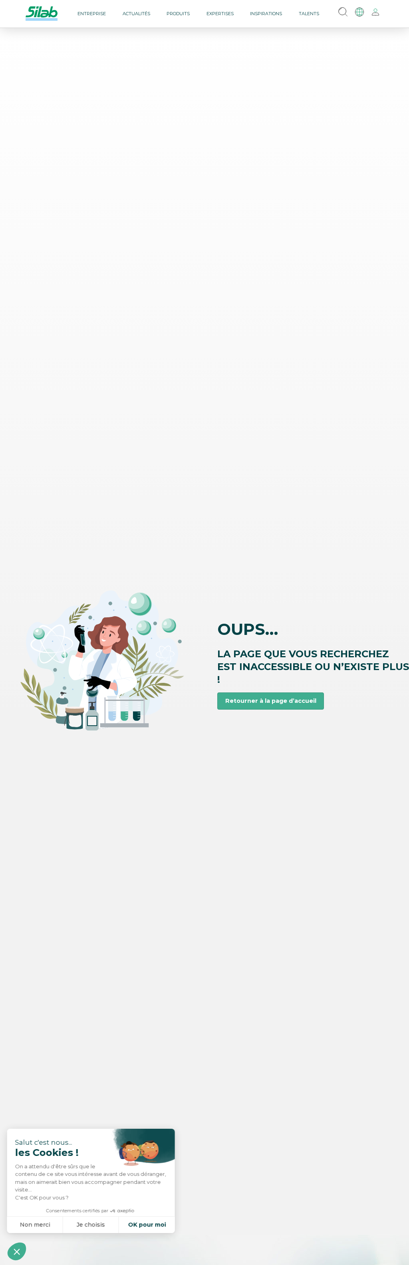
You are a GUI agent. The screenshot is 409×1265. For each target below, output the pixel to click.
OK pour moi (148, 1224)
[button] (16, 1251)
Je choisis (91, 1224)
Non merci (36, 1224)
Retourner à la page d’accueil (270, 700)
